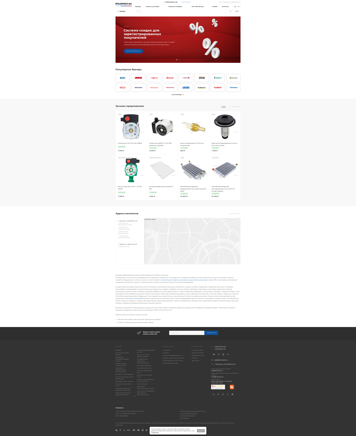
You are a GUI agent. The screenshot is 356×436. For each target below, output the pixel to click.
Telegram (219, 354)
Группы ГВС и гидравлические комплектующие (121, 369)
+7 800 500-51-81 (171, 2)
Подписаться (211, 332)
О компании (166, 350)
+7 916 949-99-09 (123, 236)
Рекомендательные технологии (173, 360)
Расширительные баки (144, 368)
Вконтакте (213, 394)
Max (223, 354)
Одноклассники (228, 394)
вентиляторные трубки (169, 280)
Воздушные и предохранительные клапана (122, 359)
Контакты (166, 353)
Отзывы (194, 358)
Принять (201, 430)
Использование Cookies (170, 363)
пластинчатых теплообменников (136, 298)
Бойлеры (118, 350)
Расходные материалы (144, 365)
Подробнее (155, 432)
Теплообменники (142, 384)
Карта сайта (195, 360)
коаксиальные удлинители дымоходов (193, 280)
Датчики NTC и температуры (124, 374)
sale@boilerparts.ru (221, 360)
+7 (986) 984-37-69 (123, 246)
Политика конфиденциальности (173, 355)
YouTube (223, 394)
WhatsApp (214, 354)
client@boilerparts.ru (217, 377)
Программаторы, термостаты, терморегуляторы (143, 361)
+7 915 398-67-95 (123, 231)
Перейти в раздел (234, 213)
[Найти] (230, 11)
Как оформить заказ (198, 355)
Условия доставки (197, 350)
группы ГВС (212, 280)
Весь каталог (236, 106)
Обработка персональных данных (173, 358)
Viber (228, 354)
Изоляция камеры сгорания (124, 381)
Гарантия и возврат (198, 353)
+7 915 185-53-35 (122, 227)
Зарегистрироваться (133, 54)
